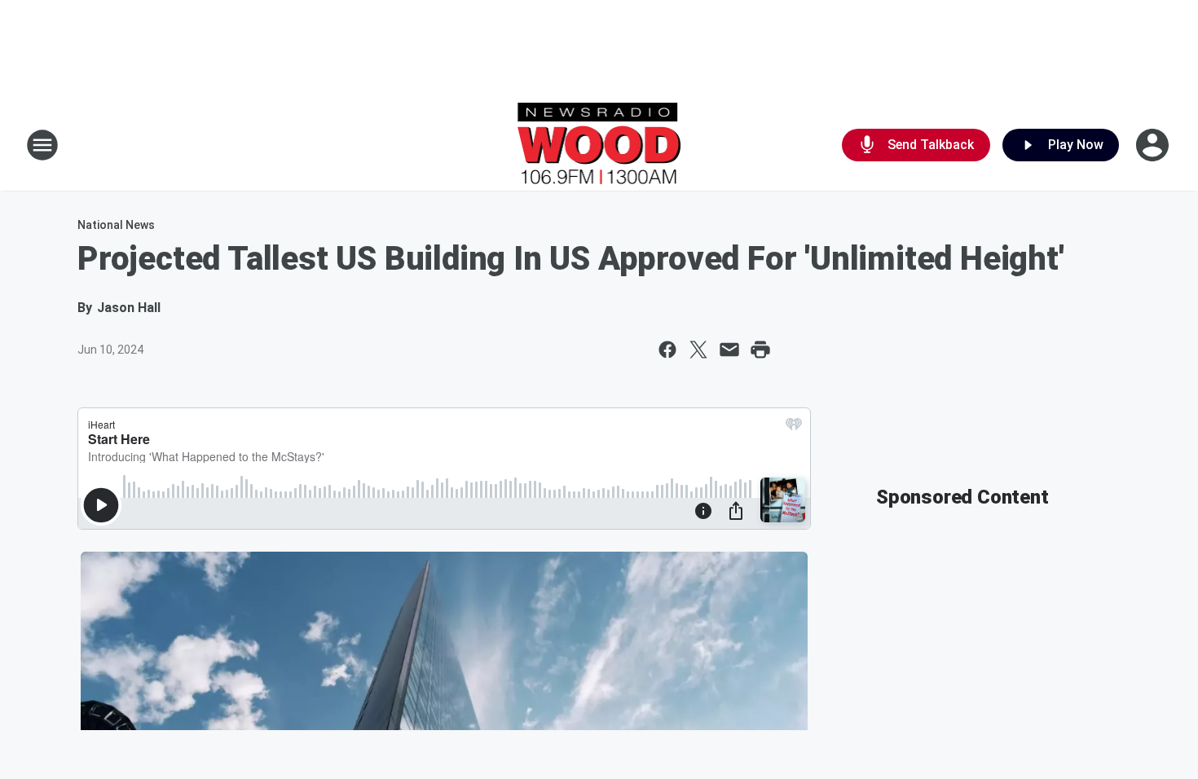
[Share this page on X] (698, 349)
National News (116, 224)
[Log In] (1154, 145)
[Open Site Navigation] (42, 145)
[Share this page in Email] (729, 349)
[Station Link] (599, 145)
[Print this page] (760, 349)
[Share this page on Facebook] (667, 349)
